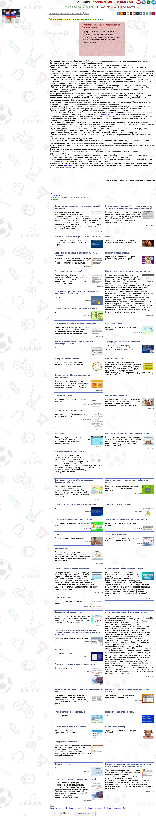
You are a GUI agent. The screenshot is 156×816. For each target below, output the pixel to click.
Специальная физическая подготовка (72, 569)
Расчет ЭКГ (60, 649)
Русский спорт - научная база (114, 1)
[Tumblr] (140, 13)
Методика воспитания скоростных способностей (77, 237)
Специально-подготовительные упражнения (75, 505)
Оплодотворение (62, 597)
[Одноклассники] (121, 13)
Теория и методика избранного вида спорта (75, 664)
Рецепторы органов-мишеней (68, 271)
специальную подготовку (107, 114)
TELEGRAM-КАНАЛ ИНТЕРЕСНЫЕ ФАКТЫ (118, 7)
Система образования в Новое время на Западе (127, 433)
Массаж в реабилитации (116, 395)
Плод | (108, 237)
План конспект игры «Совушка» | (70, 712)
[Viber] (144, 13)
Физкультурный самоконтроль (69, 612)
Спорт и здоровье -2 (77, 808)
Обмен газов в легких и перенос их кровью (74, 519)
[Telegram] (150, 13)
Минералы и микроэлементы (68, 359)
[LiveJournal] (137, 13)
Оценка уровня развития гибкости (70, 727)
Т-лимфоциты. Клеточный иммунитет (122, 342)
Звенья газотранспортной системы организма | (127, 612)
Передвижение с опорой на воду (70, 410)
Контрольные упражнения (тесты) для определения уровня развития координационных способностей (129, 207)
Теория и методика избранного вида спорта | (75, 779)
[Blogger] (128, 13)
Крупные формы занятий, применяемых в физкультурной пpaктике (74, 481)
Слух (57, 534)
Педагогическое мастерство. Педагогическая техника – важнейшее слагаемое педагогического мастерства (77, 632)
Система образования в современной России (76, 308)
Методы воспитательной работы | (70, 452)
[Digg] (131, 13)
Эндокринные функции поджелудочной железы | (127, 519)
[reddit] (134, 13)
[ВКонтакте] (118, 13)
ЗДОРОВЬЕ (79, 7)
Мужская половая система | (117, 253)
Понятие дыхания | (63, 395)
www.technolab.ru (56, 195)
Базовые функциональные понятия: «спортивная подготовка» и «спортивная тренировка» (128, 765)
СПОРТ (68, 7)
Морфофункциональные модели (120, 712)
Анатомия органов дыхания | (118, 505)
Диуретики (59, 433)
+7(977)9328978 (83, 2)
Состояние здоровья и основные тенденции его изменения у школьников (77, 293)
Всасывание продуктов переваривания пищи (76, 323)
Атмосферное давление (116, 534)
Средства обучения (114, 359)
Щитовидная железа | (115, 727)
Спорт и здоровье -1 (58, 808)
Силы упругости (62, 764)
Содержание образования (66, 742)
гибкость (67, 165)
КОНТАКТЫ (91, 7)
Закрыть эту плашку (84, 814)
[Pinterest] (153, 13)
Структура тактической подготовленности (124, 569)
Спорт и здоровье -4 (115, 808)
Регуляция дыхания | (114, 323)
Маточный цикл (62, 548)
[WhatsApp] (147, 13)
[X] (124, 13)
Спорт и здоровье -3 (96, 808)
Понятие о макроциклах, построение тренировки (127, 271)
